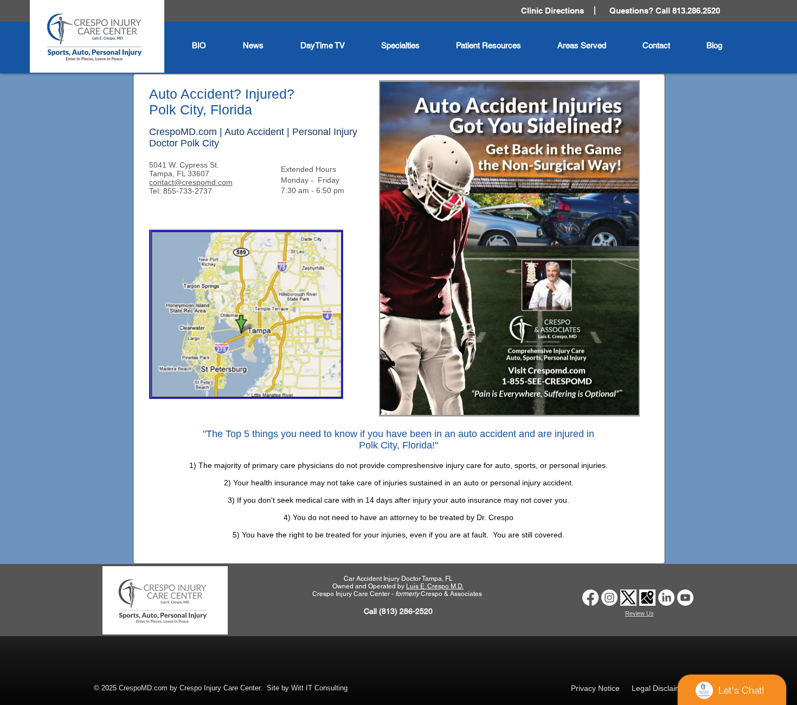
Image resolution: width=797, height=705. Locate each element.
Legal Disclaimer (660, 688)
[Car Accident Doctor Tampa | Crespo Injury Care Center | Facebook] (590, 597)
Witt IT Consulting (319, 688)
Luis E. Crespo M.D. (435, 586)
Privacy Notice (595, 688)
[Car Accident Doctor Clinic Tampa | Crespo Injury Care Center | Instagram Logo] (609, 597)
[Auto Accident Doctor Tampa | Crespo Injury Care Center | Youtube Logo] (685, 597)
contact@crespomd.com (191, 182)
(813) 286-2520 (406, 611)
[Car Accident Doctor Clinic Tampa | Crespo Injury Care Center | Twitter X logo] (628, 597)
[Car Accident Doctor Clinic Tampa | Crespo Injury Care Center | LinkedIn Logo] (666, 597)
